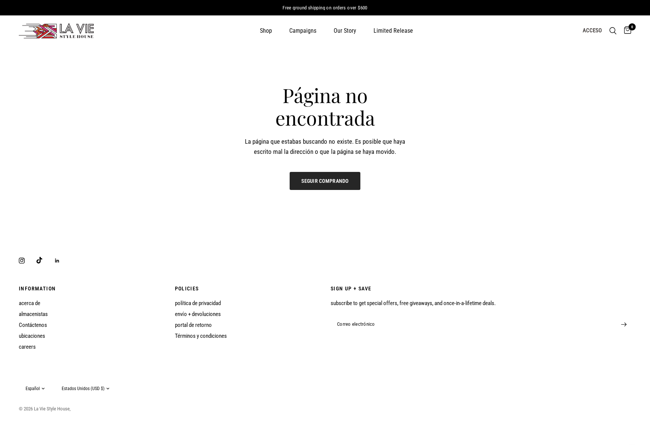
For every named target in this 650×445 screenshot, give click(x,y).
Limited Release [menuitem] (393, 30)
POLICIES (187, 288)
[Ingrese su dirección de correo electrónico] (623, 324)
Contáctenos (33, 325)
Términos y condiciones (201, 336)
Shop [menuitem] (266, 30)
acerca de (29, 303)
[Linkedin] (62, 260)
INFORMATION (37, 288)
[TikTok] (44, 260)
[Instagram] (27, 260)
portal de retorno (193, 325)
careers (27, 346)
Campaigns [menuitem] (302, 30)
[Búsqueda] (613, 30)
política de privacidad (198, 303)
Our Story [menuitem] (345, 30)
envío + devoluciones (198, 314)
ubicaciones (32, 336)
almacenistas (33, 314)
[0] (625, 30)
